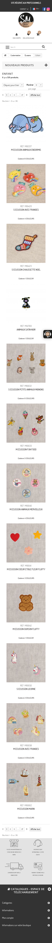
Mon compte (17, 38)
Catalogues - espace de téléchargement (27, 890)
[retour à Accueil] (5, 55)
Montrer (30, 84)
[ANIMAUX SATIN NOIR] (26, 303)
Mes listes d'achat (28, 38)
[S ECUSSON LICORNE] (26, 662)
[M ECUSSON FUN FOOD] (26, 423)
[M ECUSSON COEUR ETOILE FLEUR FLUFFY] (26, 542)
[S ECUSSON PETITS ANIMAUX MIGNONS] (26, 363)
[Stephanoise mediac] (26, 20)
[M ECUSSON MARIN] (26, 782)
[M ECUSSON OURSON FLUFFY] (26, 602)
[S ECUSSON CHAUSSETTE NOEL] (26, 243)
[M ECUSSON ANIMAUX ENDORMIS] (26, 123)
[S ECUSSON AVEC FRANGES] (26, 183)
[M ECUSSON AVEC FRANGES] (26, 722)
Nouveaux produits (19, 65)
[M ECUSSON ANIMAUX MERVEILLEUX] (26, 483)
